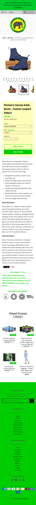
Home (4, 38)
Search (18, 416)
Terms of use (18, 429)
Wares (17, 465)
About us (18, 418)
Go (32, 401)
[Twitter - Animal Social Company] (12, 480)
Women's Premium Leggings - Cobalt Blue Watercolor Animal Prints (27, 369)
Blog (18, 468)
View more (18, 317)
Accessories (18, 450)
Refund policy (18, 434)
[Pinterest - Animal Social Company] (23, 480)
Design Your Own (18, 456)
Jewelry (17, 461)
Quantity (7, 136)
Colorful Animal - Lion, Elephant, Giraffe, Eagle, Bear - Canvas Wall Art (27, 341)
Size (9, 130)
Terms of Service (18, 432)
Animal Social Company (20, 498)
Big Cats (10, 38)
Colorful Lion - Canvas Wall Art (9, 367)
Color (6, 123)
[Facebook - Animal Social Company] (16, 480)
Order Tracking (18, 423)
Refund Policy (18, 425)
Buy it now (18, 152)
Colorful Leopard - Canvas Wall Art (9, 339)
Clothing (17, 454)
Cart (30, 12)
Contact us (18, 420)
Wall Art (17, 463)
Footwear (17, 459)
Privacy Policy (18, 427)
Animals (17, 452)
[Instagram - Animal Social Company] (20, 480)
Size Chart (11, 130)
